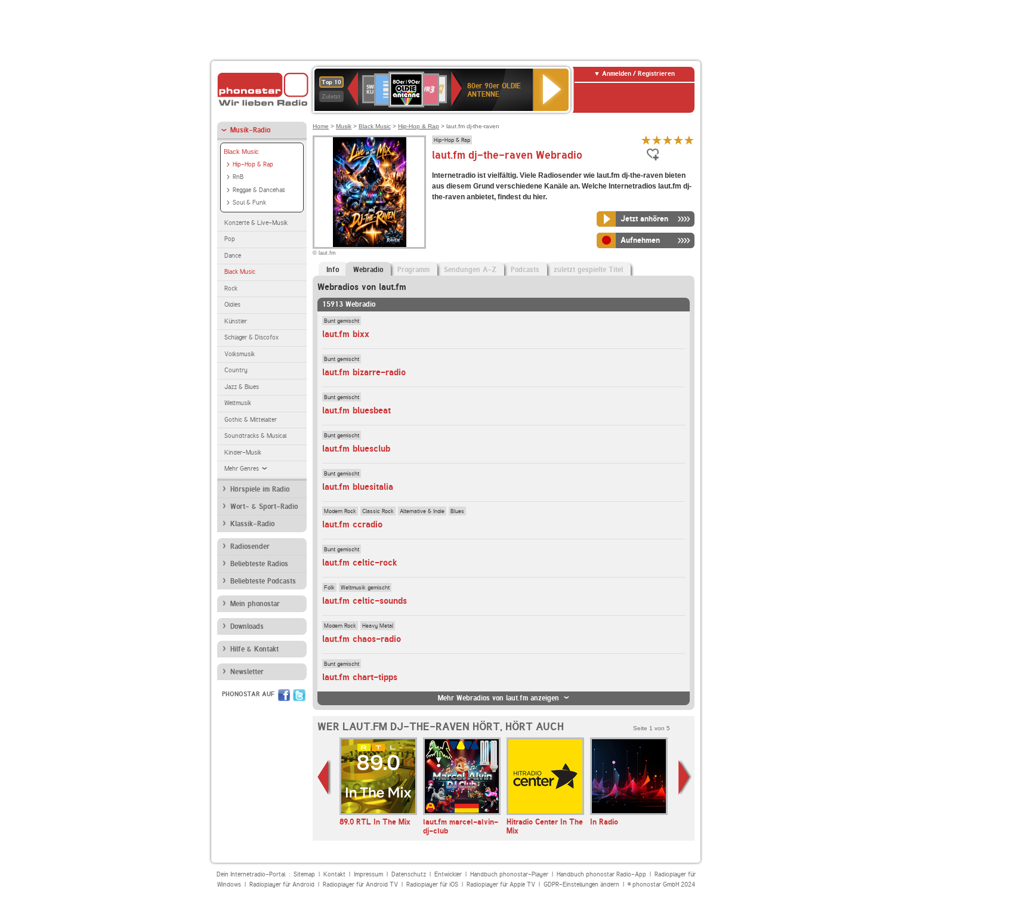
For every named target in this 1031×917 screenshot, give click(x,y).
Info (332, 269)
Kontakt (334, 874)
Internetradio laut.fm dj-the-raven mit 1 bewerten (646, 139)
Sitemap (304, 874)
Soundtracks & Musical (255, 436)
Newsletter (247, 672)
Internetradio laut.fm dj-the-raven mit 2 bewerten (657, 139)
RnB (238, 177)
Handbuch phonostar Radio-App (601, 874)
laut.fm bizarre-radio (364, 372)
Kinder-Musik (242, 452)
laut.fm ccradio (352, 524)
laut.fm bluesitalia (357, 486)
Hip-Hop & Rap (253, 164)
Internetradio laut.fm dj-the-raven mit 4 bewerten (678, 139)
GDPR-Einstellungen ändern (581, 884)
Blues (457, 510)
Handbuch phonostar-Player (509, 874)
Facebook (284, 695)
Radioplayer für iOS (432, 884)
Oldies (232, 304)
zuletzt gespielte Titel (588, 269)
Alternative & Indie (422, 510)
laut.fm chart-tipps (359, 677)
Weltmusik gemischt (365, 587)
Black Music (241, 151)
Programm (413, 269)
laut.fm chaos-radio (361, 639)
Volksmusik (239, 354)
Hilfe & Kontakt (254, 649)
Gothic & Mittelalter (250, 420)
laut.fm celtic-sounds (364, 600)
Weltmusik (237, 403)
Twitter (299, 695)
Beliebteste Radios (259, 564)
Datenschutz (408, 874)
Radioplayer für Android (281, 884)
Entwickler (448, 874)
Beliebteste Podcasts (263, 581)
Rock (230, 288)
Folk (329, 587)
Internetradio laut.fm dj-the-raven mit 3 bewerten (667, 139)
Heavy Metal (377, 625)
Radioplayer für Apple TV (501, 884)
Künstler (235, 321)
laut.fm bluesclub (356, 448)
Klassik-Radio (252, 524)
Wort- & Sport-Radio (264, 506)
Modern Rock (340, 510)
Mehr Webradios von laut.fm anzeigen (498, 698)
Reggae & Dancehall (259, 190)
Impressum (368, 874)
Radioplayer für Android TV (360, 884)
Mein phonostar (255, 604)
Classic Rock (378, 510)
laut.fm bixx (345, 334)
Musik (343, 126)
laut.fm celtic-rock (359, 562)
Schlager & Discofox (251, 337)
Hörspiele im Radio (259, 489)
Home (321, 126)
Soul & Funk (249, 202)
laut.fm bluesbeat (356, 410)
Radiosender (250, 546)
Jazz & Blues (241, 387)
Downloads (247, 626)
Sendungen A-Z (470, 269)
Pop (229, 239)
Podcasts (525, 269)
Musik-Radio (250, 130)
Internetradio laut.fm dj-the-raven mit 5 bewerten (689, 139)
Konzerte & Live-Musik (256, 223)
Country (236, 370)
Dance (232, 256)
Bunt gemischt (341, 320)
